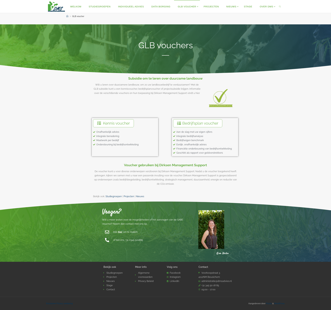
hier (120, 232)
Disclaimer (51, 303)
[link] (280, 6)
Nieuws (140, 196)
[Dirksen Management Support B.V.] (56, 6)
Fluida (268, 303)
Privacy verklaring (64, 303)
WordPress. (279, 303)
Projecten (129, 196)
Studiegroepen (114, 196)
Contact (203, 266)
